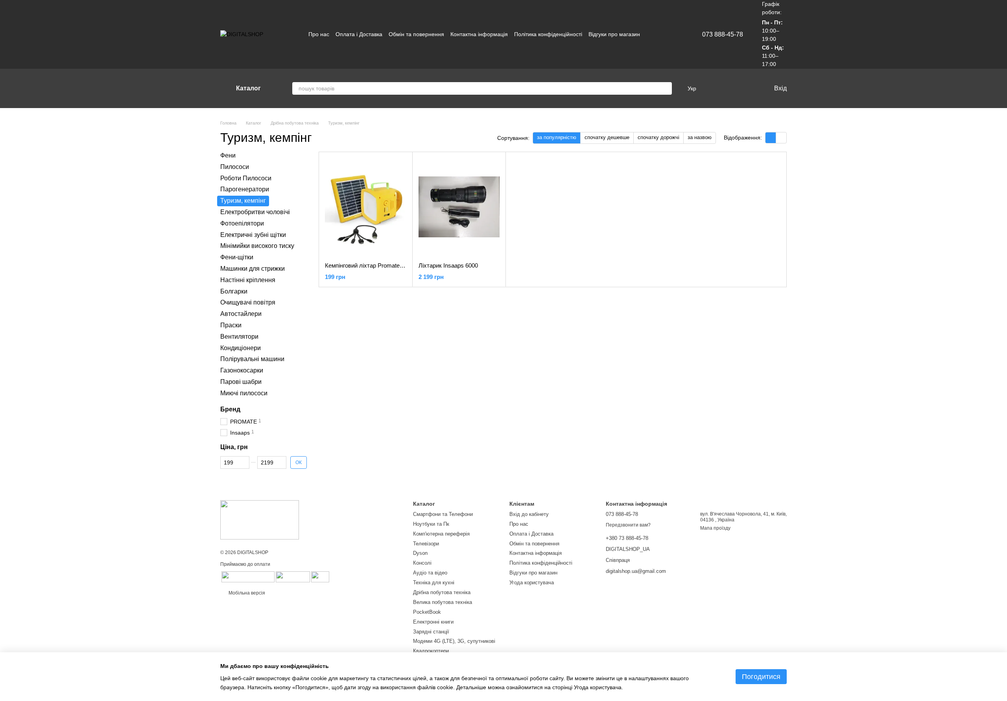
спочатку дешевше (607, 137)
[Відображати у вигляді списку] (781, 137)
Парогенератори (244, 189)
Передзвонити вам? (628, 525)
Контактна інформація (479, 34)
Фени (228, 155)
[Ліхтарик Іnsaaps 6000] (459, 207)
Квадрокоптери (431, 651)
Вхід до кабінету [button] (529, 514)
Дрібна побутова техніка (441, 592)
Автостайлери (241, 313)
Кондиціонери (240, 347)
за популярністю (556, 137)
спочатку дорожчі (658, 137)
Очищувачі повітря (247, 302)
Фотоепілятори (242, 223)
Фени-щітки (236, 257)
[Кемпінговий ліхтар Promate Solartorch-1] (365, 207)
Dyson (420, 553)
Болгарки (233, 291)
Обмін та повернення (416, 34)
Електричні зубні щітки (253, 234)
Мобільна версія (246, 593)
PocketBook (427, 612)
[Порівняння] (715, 88)
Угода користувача (531, 582)
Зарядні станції (431, 632)
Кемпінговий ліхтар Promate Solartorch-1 (379, 265)
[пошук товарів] (665, 88)
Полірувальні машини (252, 359)
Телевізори (426, 544)
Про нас (318, 34)
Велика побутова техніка (442, 602)
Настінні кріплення (247, 280)
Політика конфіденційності (548, 34)
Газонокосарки (241, 370)
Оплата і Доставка (359, 34)
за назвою (700, 137)
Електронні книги (433, 622)
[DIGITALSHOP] (259, 519)
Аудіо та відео (430, 573)
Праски (231, 325)
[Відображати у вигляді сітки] (770, 137)
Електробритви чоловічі (255, 212)
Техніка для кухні (433, 582)
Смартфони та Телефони (443, 514)
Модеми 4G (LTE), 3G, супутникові (454, 641)
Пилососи (234, 166)
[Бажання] (731, 88)
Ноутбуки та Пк (431, 524)
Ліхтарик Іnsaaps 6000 (448, 265)
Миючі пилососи (243, 393)
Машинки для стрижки (252, 268)
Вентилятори (239, 336)
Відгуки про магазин (614, 34)
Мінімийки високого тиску (257, 245)
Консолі (422, 563)
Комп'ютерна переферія (441, 534)
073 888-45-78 (722, 34)
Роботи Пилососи (245, 177)
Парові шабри (241, 381)
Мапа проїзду (715, 528)
